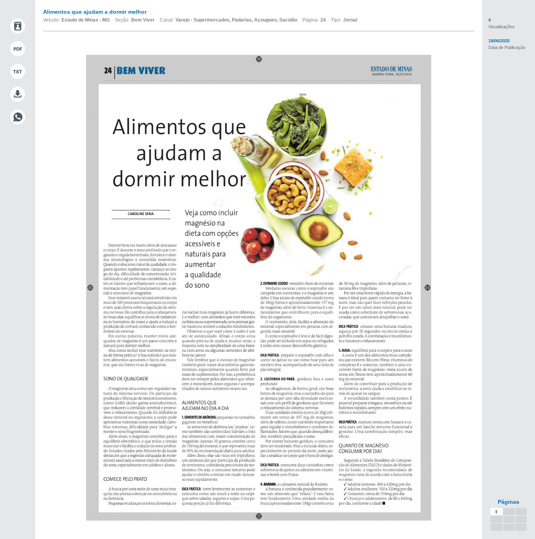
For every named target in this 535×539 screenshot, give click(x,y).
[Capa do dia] (17, 26)
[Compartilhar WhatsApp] (17, 117)
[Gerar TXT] (17, 71)
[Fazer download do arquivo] (17, 94)
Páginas (508, 502)
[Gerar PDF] (17, 49)
